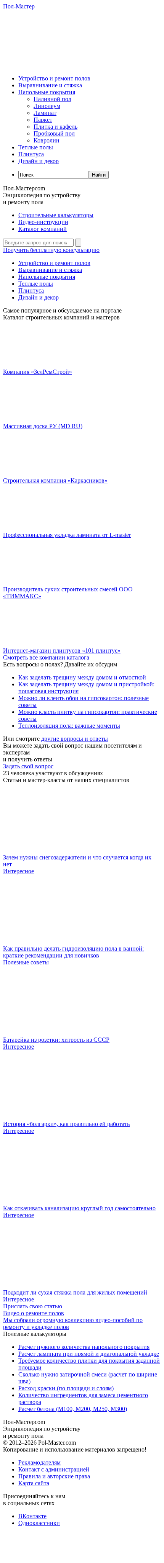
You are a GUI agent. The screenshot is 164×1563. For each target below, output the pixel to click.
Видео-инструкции (43, 222)
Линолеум (47, 106)
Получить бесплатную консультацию (51, 250)
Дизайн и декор (38, 161)
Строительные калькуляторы (55, 215)
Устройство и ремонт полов (54, 78)
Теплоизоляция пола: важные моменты (69, 725)
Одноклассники (39, 1523)
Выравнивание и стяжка (50, 85)
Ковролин (46, 140)
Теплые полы (35, 147)
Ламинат (45, 113)
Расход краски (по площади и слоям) (66, 1388)
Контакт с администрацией (53, 1469)
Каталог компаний (42, 229)
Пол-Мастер (19, 6)
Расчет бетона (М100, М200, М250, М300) (72, 1409)
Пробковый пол (54, 133)
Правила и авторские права (54, 1476)
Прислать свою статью (32, 1306)
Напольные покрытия (46, 92)
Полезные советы (26, 962)
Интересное (18, 871)
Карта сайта (33, 1483)
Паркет (43, 119)
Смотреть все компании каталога (46, 657)
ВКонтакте (32, 1516)
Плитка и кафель (55, 126)
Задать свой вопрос (28, 766)
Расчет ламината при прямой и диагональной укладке (88, 1353)
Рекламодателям (39, 1462)
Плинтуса (31, 154)
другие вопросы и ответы (74, 738)
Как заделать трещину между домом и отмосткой (82, 677)
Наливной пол (52, 99)
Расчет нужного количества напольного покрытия (84, 1347)
